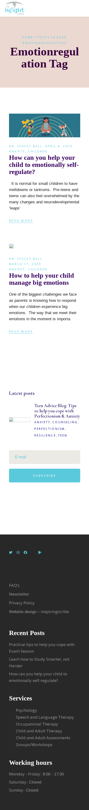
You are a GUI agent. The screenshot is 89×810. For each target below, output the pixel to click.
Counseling (65, 422)
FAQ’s (14, 585)
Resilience (45, 435)
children (38, 151)
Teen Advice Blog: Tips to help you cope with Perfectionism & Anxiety (57, 411)
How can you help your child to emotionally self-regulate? (44, 164)
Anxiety (17, 151)
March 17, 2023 (25, 264)
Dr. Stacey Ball (26, 146)
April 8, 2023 (59, 146)
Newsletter (19, 594)
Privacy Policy (22, 602)
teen (62, 435)
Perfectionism (49, 429)
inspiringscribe (55, 611)
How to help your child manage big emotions (41, 279)
